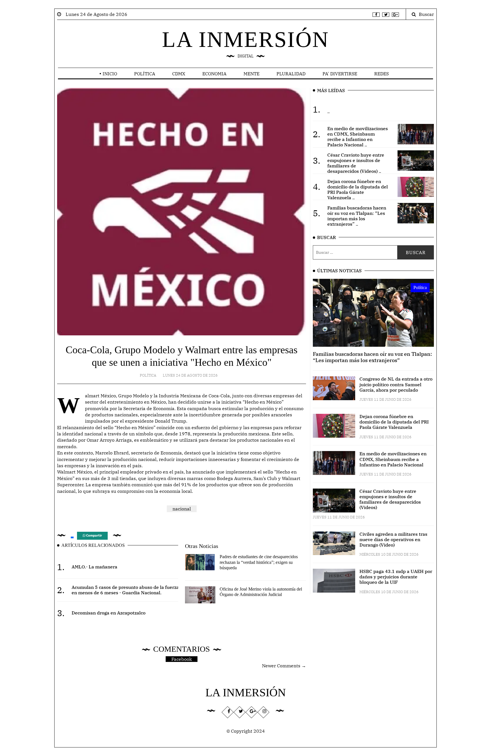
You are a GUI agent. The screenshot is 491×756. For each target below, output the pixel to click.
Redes (381, 73)
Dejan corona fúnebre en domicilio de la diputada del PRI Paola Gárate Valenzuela (394, 422)
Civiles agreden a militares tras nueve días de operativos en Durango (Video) (393, 539)
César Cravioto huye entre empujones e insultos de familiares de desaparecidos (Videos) (390, 499)
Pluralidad (290, 73)
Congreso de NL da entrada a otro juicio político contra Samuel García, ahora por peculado (395, 384)
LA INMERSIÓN (245, 39)
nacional (181, 509)
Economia (214, 73)
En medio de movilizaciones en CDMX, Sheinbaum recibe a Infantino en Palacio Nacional (392, 459)
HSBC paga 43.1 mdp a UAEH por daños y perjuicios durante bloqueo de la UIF (395, 576)
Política (144, 73)
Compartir (93, 535)
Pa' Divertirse (340, 73)
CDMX (178, 73)
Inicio (110, 73)
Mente (251, 73)
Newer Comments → (284, 665)
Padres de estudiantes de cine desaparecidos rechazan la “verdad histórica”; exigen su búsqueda (259, 562)
